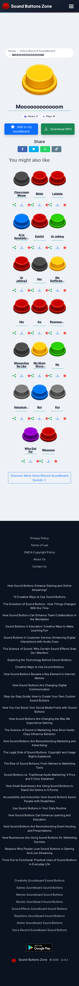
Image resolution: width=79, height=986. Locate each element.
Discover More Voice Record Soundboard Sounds (40, 478)
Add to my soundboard (22, 129)
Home (12, 51)
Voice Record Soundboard (37, 51)
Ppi (57, 407)
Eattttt (39, 236)
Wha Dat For (31, 450)
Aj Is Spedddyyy (21, 236)
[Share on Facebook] (23, 149)
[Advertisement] (39, 30)
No (57, 364)
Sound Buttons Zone (33, 959)
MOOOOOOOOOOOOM (28, 55)
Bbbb (39, 193)
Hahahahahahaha (21, 407)
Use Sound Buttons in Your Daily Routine (40, 808)
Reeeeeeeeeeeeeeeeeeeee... (57, 321)
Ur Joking (57, 236)
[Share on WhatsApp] (45, 149)
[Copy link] (57, 149)
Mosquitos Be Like (21, 365)
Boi (39, 407)
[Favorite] (29, 205)
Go (39, 321)
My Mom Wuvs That (39, 365)
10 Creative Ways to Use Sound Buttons (39, 597)
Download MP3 (60, 129)
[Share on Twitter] (34, 149)
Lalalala (57, 193)
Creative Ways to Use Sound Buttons (39, 667)
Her (39, 279)
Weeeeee (48, 450)
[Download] (21, 205)
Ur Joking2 (21, 279)
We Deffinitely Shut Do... (57, 279)
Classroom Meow (21, 194)
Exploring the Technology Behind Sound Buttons (40, 660)
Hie (21, 321)
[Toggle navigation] (71, 6)
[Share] (14, 205)
